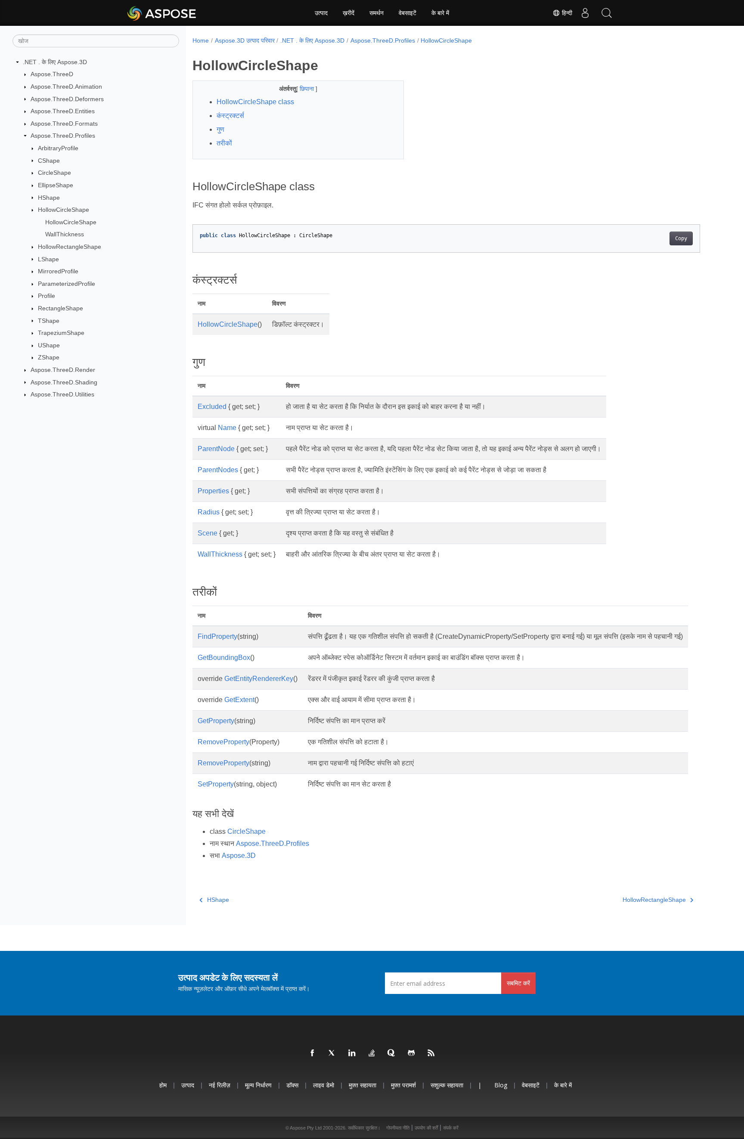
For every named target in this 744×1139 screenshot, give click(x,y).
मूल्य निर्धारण (258, 1085)
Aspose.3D (239, 855)
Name (227, 427)
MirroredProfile (58, 271)
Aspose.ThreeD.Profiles (63, 135)
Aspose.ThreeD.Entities (63, 111)
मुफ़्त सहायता (362, 1085)
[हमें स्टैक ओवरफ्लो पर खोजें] (372, 1053)
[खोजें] (606, 13)
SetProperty (216, 784)
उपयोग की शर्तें (426, 1127)
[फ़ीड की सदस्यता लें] (431, 1053)
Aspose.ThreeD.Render (63, 369)
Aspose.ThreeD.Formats (64, 123)
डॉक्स (292, 1085)
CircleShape (54, 172)
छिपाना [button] (308, 88)
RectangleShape (60, 308)
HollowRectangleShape (69, 246)
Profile (46, 295)
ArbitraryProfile (58, 148)
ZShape (48, 357)
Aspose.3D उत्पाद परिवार (245, 40)
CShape (49, 160)
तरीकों (224, 143)
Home (200, 40)
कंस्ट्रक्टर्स (230, 115)
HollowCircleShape (63, 209)
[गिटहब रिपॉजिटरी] (411, 1053)
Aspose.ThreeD (52, 74)
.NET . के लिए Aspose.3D (55, 62)
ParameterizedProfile (66, 283)
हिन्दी (566, 12)
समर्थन (376, 12)
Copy (681, 238)
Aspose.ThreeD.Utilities (62, 394)
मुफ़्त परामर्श (403, 1085)
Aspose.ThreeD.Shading (64, 382)
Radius (209, 512)
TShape (48, 320)
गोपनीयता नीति (397, 1127)
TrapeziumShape (61, 332)
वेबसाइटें (407, 12)
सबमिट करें (518, 983)
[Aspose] (162, 13)
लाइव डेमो (323, 1085)
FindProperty (217, 636)
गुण (220, 129)
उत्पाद (321, 12)
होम (163, 1085)
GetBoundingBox (224, 657)
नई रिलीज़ (219, 1085)
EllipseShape (55, 185)
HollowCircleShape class (255, 101)
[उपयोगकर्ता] (585, 13)
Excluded (212, 406)
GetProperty (216, 720)
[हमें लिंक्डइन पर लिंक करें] (352, 1053)
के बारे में (440, 12)
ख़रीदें (348, 12)
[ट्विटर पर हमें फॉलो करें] (332, 1053)
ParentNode (216, 448)
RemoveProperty (223, 742)
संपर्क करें (451, 1127)
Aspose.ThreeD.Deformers (67, 99)
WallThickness (64, 234)
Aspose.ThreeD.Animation (66, 86)
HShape (49, 197)
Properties (213, 491)
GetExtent (239, 699)
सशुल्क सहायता (447, 1085)
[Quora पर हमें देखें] (391, 1053)
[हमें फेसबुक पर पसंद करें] (312, 1053)
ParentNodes (218, 470)
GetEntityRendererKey (258, 678)
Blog (500, 1085)
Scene (207, 533)
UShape (49, 345)
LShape (48, 259)
